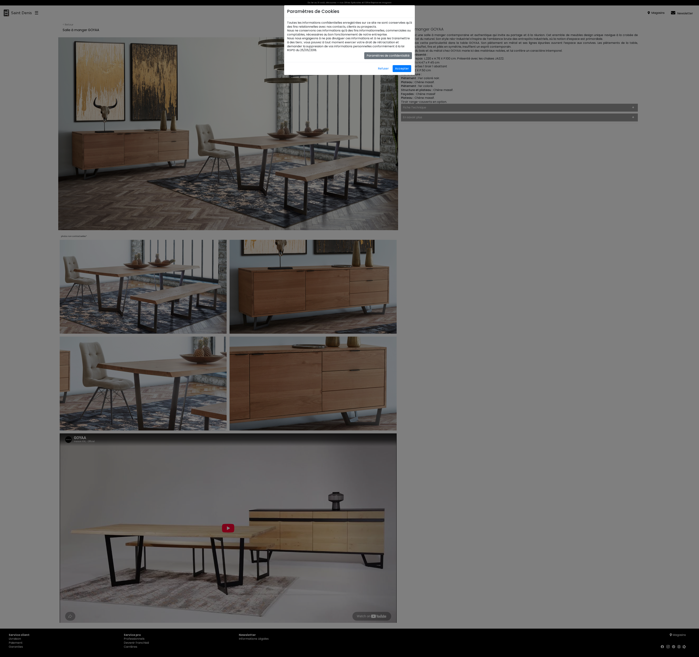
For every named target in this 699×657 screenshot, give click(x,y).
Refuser (383, 68)
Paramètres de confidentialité (388, 55)
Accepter (402, 68)
